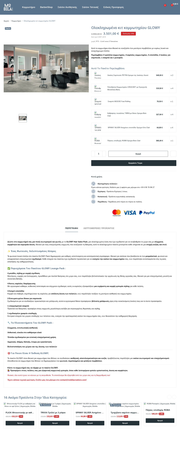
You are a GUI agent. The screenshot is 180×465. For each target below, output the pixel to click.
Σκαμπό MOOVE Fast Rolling (119, 101)
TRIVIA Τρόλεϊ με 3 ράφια (53, 412)
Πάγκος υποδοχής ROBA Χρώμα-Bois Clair (123, 141)
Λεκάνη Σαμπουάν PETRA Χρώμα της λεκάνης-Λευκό (127, 75)
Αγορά (138, 154)
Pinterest (114, 176)
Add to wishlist (173, 154)
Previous (169, 397)
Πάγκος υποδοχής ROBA (158, 410)
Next (174, 397)
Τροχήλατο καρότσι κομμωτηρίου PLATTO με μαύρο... (125, 412)
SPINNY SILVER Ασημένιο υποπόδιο (90, 412)
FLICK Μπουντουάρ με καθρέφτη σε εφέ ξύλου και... (20, 412)
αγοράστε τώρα (135, 163)
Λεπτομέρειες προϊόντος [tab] (98, 228)
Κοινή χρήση (105, 176)
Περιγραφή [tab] (71, 228)
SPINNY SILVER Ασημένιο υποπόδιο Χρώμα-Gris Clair (129, 127)
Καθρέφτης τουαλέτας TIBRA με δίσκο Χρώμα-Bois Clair (126, 114)
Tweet (110, 176)
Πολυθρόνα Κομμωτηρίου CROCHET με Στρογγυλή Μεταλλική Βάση (127, 88)
